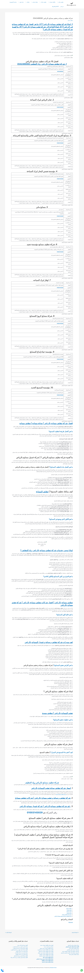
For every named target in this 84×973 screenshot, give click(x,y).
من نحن (61, 6)
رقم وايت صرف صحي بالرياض (73, 949)
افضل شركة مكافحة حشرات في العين (46, 951)
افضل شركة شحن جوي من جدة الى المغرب (19, 949)
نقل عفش (21, 2)
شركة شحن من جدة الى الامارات (21, 952)
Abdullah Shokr (53, 967)
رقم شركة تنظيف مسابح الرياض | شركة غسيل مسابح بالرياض (45, 806)
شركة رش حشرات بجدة (48, 946)
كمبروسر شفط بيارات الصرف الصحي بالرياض (70, 952)
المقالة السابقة (75, 932)
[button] (57, 2)
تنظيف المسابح (42, 491)
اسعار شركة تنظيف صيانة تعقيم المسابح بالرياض (51, 788)
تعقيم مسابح (69, 910)
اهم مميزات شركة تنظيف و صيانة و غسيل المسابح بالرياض (49, 642)
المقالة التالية (8, 932)
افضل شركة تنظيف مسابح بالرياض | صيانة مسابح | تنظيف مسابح (46, 423)
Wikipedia (71, 922)
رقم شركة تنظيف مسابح (67, 914)
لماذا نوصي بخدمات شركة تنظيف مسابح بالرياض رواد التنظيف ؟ (46, 550)
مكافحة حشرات (52, 2)
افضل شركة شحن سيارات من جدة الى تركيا (19, 957)
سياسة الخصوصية (13, 2)
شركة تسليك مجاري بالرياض (73, 945)
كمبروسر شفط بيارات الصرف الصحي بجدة (70, 951)
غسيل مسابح (69, 911)
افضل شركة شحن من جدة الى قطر (21, 955)
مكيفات (28, 2)
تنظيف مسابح (69, 908)
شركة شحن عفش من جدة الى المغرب (20, 946)
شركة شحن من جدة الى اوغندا (22, 951)
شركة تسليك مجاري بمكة (74, 954)
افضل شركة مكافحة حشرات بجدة (46, 945)
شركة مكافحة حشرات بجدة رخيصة (46, 948)
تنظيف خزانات (43, 2)
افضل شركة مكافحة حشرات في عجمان (45, 952)
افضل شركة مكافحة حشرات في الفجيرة (45, 949)
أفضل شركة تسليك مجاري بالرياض (72, 946)
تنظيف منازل (60, 2)
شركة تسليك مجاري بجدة (74, 948)
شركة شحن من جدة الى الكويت (21, 954)
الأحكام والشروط (55, 6)
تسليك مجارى (35, 2)
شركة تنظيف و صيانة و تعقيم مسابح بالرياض (63, 916)
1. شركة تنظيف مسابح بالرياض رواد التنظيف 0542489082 (42, 64)
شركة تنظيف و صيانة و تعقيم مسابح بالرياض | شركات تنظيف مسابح (43, 798)
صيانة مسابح (69, 913)
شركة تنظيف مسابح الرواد (61, 794)
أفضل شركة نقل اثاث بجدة (22, 945)
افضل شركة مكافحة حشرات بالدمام (46, 955)
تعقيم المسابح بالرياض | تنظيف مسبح (57, 713)
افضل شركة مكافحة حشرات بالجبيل (46, 954)
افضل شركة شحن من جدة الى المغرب (20, 948)
